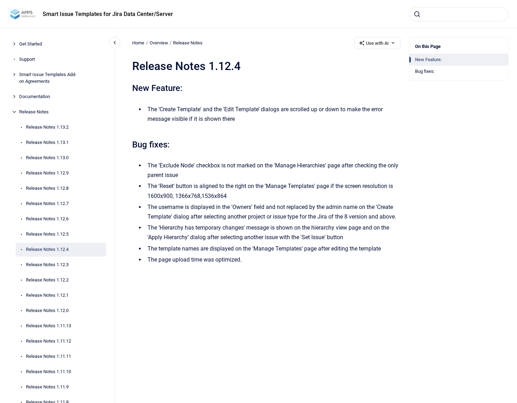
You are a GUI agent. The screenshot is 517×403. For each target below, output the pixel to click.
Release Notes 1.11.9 (47, 386)
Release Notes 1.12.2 (47, 280)
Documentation (34, 96)
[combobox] (458, 14)
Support (27, 59)
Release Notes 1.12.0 (47, 310)
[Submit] (417, 14)
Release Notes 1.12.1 (47, 295)
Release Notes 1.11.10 (48, 371)
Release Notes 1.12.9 (47, 173)
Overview (159, 42)
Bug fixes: (425, 71)
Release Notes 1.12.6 (47, 218)
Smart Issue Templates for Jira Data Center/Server (108, 14)
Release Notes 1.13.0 (47, 157)
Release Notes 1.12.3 (47, 264)
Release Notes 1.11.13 (48, 325)
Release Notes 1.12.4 (47, 249)
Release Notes (34, 111)
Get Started (30, 44)
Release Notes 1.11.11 (48, 356)
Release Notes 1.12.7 (47, 203)
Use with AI (377, 43)
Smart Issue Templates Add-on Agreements (47, 78)
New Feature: (428, 59)
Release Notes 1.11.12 (48, 341)
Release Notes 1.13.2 (47, 127)
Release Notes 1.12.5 (47, 234)
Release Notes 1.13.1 (47, 142)
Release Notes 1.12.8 (47, 188)
